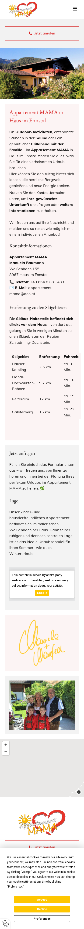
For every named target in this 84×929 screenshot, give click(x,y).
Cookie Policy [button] (45, 876)
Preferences (42, 918)
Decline (42, 909)
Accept (42, 899)
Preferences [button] (15, 886)
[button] (66, 9)
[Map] (42, 768)
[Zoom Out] (5, 751)
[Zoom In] (5, 744)
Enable (42, 593)
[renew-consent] (5, 924)
